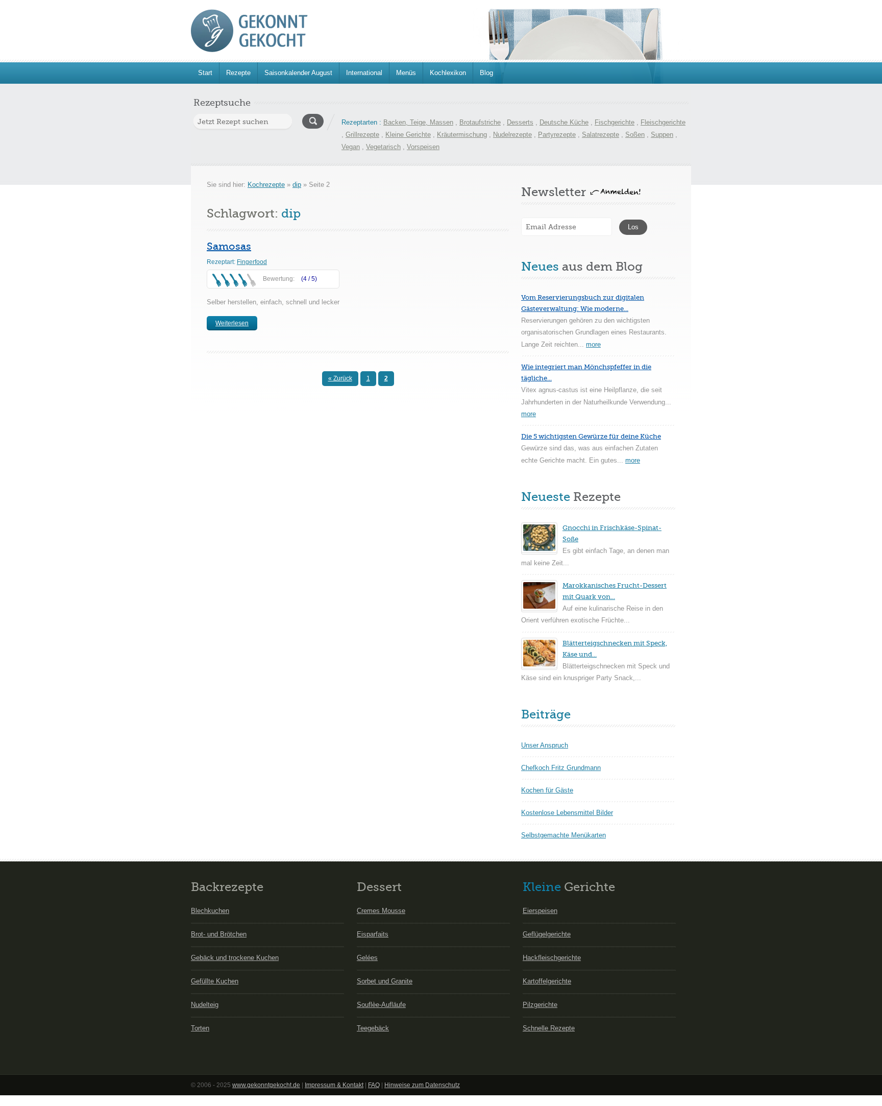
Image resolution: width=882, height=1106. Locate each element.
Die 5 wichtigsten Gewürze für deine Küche (591, 436)
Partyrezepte (557, 134)
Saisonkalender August (298, 73)
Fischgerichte (614, 122)
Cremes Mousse (381, 911)
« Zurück (340, 378)
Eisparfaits (372, 934)
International (364, 73)
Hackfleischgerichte (552, 957)
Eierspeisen (540, 911)
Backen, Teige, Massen (418, 122)
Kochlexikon (448, 73)
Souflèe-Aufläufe (381, 1004)
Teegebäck (373, 1028)
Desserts (520, 122)
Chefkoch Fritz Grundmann (561, 768)
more (593, 344)
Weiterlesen (232, 323)
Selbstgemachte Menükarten (563, 835)
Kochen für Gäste (547, 790)
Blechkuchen (210, 911)
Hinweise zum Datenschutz (422, 1085)
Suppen (662, 134)
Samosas (229, 246)
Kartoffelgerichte (547, 981)
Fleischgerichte (663, 122)
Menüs (406, 73)
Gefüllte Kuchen (214, 981)
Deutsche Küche (564, 122)
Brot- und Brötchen (219, 934)
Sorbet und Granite (384, 981)
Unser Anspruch (544, 745)
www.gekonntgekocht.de (266, 1085)
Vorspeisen (423, 147)
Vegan (350, 147)
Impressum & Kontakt (334, 1085)
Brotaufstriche (480, 122)
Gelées (367, 957)
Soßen (635, 134)
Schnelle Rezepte (549, 1028)
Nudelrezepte (512, 134)
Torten (200, 1028)
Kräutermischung (462, 134)
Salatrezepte (600, 134)
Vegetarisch (383, 147)
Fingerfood (252, 262)
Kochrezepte (266, 184)
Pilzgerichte (540, 1004)
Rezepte (238, 73)
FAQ (374, 1085)
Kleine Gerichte (408, 134)
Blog (486, 73)
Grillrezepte (362, 134)
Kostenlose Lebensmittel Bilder (567, 812)
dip (296, 184)
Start (205, 73)
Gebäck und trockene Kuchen (235, 957)
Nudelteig (204, 1004)
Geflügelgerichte (547, 934)
